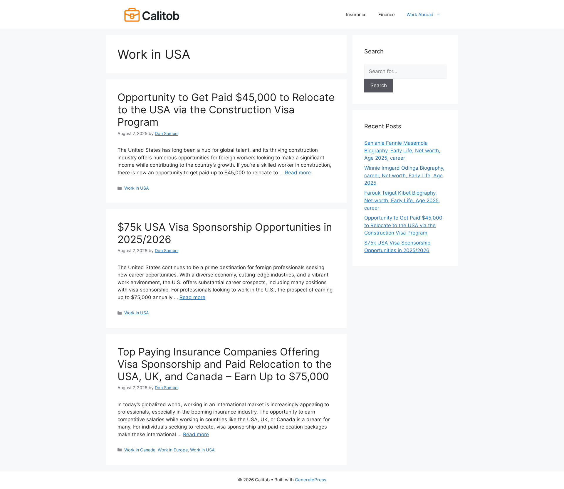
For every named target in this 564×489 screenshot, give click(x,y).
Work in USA (136, 188)
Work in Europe (173, 449)
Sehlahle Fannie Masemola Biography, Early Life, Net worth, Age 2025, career (402, 150)
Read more (298, 173)
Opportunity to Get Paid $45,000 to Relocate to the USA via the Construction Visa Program (226, 109)
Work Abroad (420, 14)
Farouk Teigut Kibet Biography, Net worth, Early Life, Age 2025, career (402, 200)
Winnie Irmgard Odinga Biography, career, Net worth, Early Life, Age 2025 (404, 175)
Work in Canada (139, 449)
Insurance (356, 14)
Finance (386, 14)
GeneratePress (310, 480)
